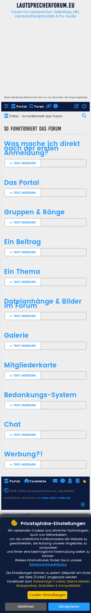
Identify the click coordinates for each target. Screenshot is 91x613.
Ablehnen (26, 606)
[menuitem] (7, 106)
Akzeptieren (69, 606)
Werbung (17, 97)
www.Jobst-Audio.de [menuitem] (56, 498)
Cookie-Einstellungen (47, 594)
